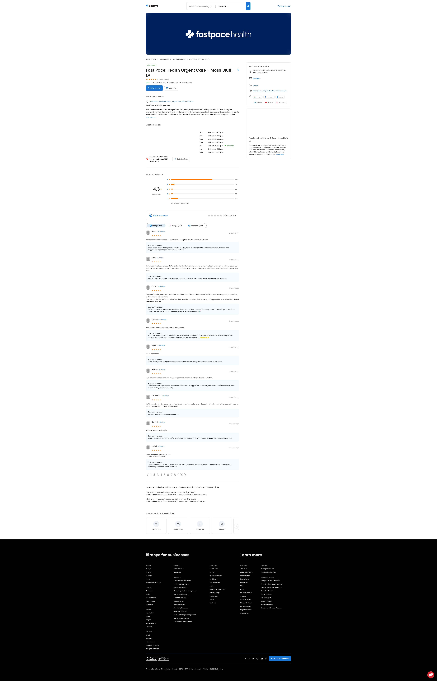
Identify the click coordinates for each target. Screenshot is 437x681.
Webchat (149, 591)
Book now (172, 88)
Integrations (150, 642)
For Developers (266, 598)
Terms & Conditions (153, 669)
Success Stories (245, 599)
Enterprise (177, 572)
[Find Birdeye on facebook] (245, 658)
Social (148, 594)
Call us (255, 85)
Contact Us (244, 613)
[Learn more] (268, 123)
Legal (211, 586)
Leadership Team (246, 572)
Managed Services (267, 569)
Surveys (148, 616)
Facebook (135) (197, 226)
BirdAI (148, 635)
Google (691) (177, 226)
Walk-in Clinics (187, 101)
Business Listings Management (185, 615)
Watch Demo (245, 576)
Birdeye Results (245, 606)
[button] (147, 474)
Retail (212, 599)
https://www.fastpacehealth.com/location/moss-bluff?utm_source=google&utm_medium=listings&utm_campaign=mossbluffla (270, 91)
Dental (212, 572)
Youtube (270, 102)
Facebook (270, 97)
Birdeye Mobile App (152, 649)
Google (259, 97)
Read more (149, 117)
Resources (244, 582)
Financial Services (216, 576)
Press (242, 589)
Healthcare (164, 59)
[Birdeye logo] (152, 6)
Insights (148, 620)
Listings (148, 569)
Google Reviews (179, 604)
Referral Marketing (180, 598)
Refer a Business (267, 604)
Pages (148, 579)
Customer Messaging (181, 594)
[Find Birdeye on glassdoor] (266, 658)
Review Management (181, 584)
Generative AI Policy (201, 669)
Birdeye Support (266, 601)
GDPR (181, 669)
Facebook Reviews (180, 611)
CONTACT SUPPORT (280, 658)
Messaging (149, 613)
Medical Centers (179, 59)
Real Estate (214, 596)
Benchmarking (151, 623)
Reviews (148, 572)
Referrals (149, 576)
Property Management (218, 589)
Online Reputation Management (185, 591)
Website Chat (179, 601)
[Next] (236, 526)
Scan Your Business (268, 591)
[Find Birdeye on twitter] (249, 658)
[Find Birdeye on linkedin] (253, 658)
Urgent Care (173, 82)
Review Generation (180, 587)
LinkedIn (259, 102)
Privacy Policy (165, 669)
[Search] (248, 6)
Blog (241, 586)
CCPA (191, 669)
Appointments (151, 598)
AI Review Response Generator (272, 584)
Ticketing (149, 627)
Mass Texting (150, 601)
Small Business (179, 569)
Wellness (213, 603)
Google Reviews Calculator (270, 581)
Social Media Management (183, 622)
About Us (243, 569)
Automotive (214, 569)
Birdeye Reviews (246, 603)
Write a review (284, 6)
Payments (149, 604)
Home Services (215, 582)
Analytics (149, 638)
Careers (243, 596)
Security (175, 669)
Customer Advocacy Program (271, 608)
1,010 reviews (164, 79)
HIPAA (186, 669)
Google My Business (181, 608)
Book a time (244, 579)
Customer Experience (181, 618)
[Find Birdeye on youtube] (262, 658)
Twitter (281, 97)
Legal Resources (246, 610)
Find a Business (266, 594)
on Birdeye (161, 231)
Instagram (282, 102)
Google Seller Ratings (153, 582)
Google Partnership (152, 645)
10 (181, 474)
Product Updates (246, 593)
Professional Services (268, 572)
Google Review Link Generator (271, 587)
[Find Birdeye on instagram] (257, 658)
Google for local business (182, 581)
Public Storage (215, 593)
